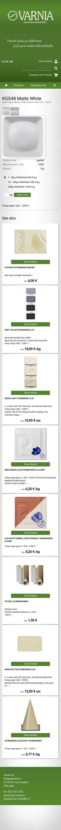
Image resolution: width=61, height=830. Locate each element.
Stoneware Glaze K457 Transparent (23, 741)
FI (3, 61)
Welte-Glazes (27, 102)
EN (11, 61)
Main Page (7, 102)
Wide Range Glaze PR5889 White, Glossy (25, 470)
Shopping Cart (38, 85)
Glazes (17, 102)
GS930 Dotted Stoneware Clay (20, 669)
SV (6, 61)
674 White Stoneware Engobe (20, 267)
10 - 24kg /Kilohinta (18, 182)
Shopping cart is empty (40, 74)
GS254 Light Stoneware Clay (19, 398)
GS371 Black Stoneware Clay (19, 330)
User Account (45, 61)
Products (19, 85)
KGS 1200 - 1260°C (43, 102)
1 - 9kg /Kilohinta (17, 177)
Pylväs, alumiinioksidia (16, 601)
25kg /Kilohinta (16, 186)
